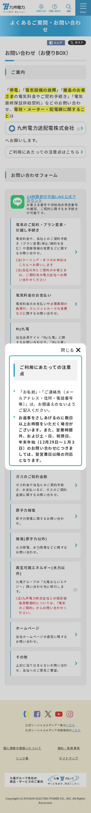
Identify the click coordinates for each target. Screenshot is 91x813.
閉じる (67, 350)
